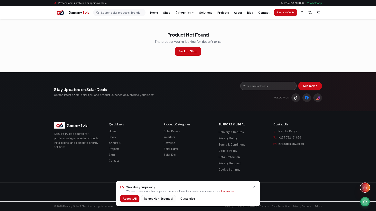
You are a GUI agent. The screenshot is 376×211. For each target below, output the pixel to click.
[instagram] (317, 97)
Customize (187, 198)
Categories (183, 12)
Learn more (227, 191)
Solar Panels (172, 131)
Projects (223, 12)
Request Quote (286, 12)
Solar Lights (171, 148)
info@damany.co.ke (291, 143)
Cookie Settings (229, 169)
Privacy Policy (228, 138)
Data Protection (229, 157)
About (238, 12)
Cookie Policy (228, 150)
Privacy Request (230, 163)
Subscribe (310, 86)
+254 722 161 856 (294, 3)
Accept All (130, 198)
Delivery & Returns (231, 132)
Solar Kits (170, 154)
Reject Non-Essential (158, 198)
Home (154, 12)
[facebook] (306, 97)
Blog (250, 12)
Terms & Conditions (232, 144)
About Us (115, 143)
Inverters (169, 137)
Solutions (205, 12)
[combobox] (119, 12)
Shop (166, 12)
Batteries (169, 143)
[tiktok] (295, 97)
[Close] (254, 186)
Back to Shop (188, 51)
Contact (263, 12)
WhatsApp (316, 3)
